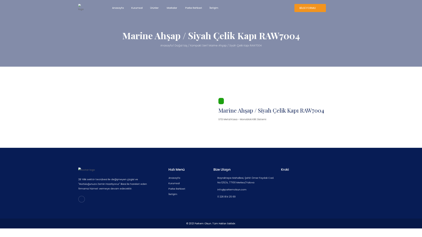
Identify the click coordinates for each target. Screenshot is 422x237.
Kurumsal (137, 8)
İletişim (214, 8)
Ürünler (154, 8)
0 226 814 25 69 (226, 196)
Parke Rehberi (193, 8)
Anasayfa (118, 8)
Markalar (172, 8)
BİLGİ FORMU (307, 8)
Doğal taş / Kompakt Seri (191, 45)
